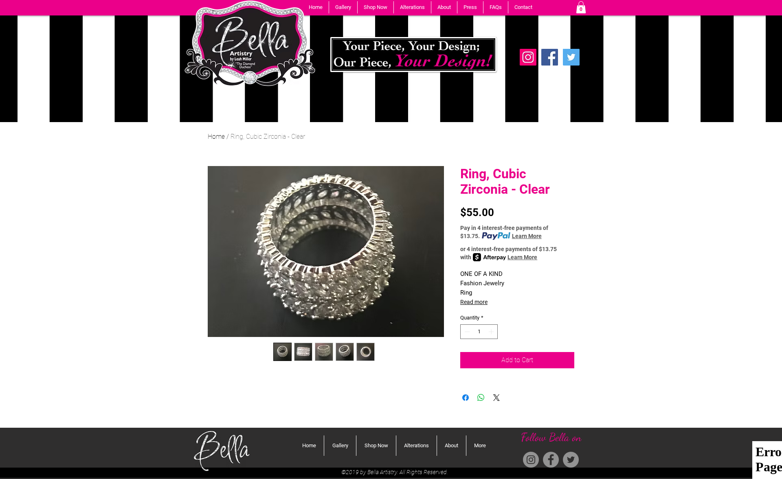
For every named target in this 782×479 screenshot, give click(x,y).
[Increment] (492, 332)
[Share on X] (496, 397)
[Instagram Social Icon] (528, 57)
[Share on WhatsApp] (481, 397)
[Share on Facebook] (465, 397)
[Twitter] (571, 57)
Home (216, 136)
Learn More (527, 236)
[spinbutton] (479, 332)
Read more (474, 302)
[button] (343, 7)
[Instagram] (531, 460)
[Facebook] (549, 57)
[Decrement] (466, 332)
